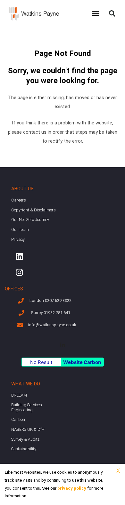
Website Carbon (82, 362)
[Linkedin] (19, 256)
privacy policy (71, 488)
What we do (25, 384)
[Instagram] (19, 272)
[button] (96, 14)
